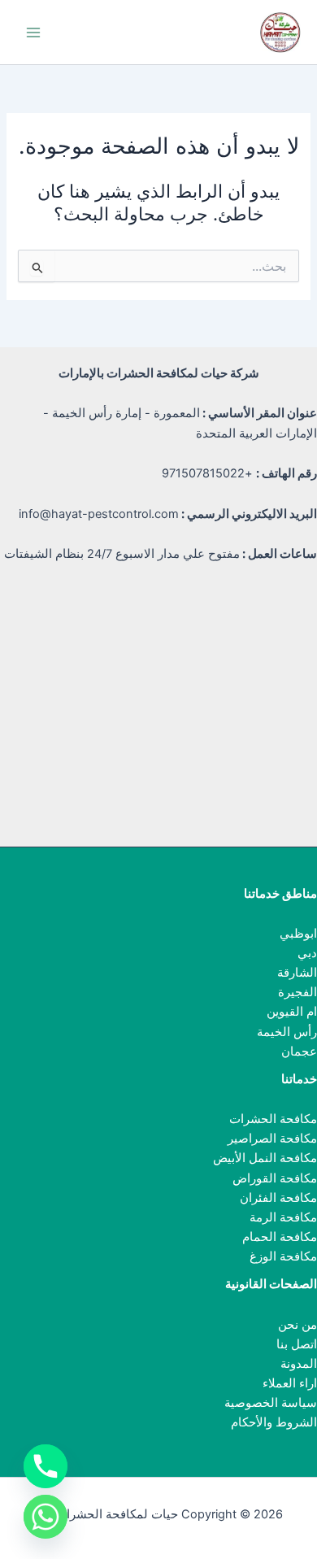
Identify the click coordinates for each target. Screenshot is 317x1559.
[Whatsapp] (45, 1517)
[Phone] (45, 1466)
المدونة (298, 1364)
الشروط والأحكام (274, 1422)
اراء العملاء (290, 1383)
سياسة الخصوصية (270, 1403)
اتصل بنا (296, 1344)
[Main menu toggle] (33, 32)
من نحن (297, 1324)
